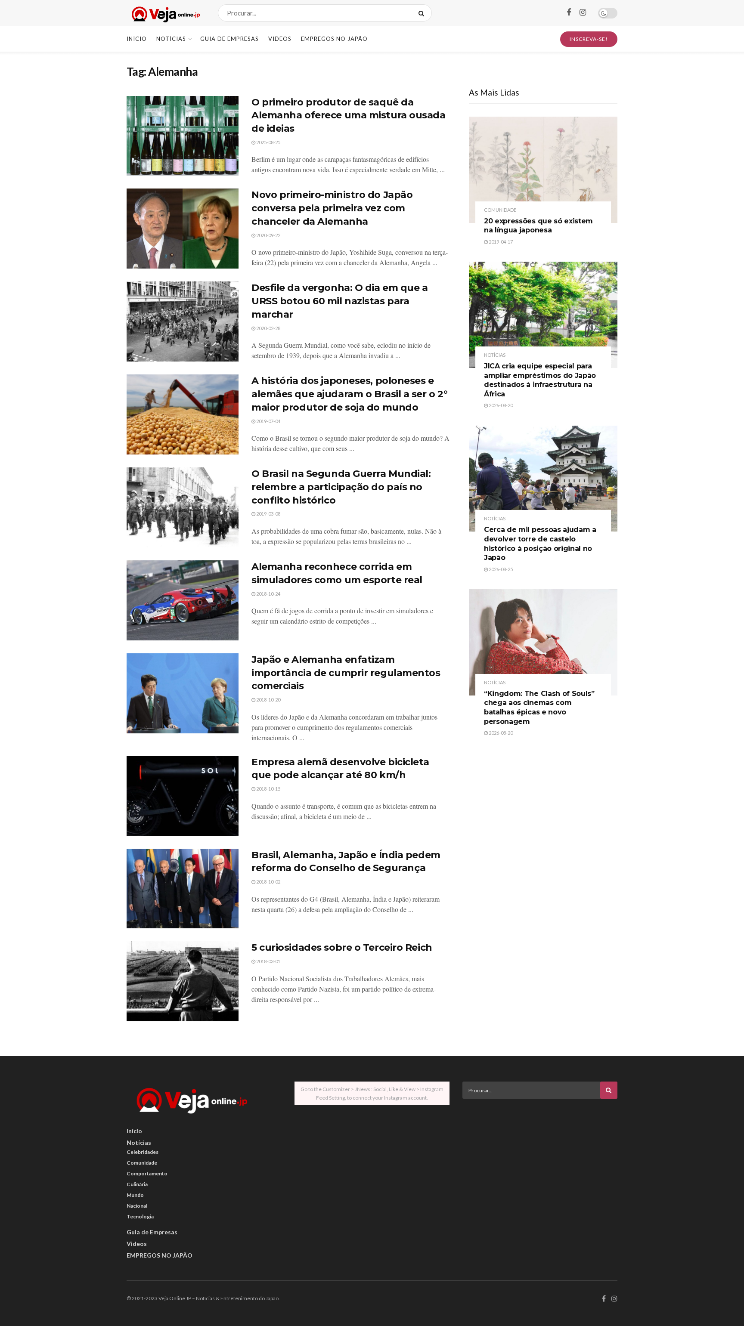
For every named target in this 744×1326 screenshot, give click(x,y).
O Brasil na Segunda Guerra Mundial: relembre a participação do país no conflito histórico (341, 487)
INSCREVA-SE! (589, 39)
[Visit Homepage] (165, 13)
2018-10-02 (267, 881)
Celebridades (142, 1152)
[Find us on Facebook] (569, 13)
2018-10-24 (267, 594)
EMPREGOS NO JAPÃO (334, 38)
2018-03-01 (267, 961)
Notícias (171, 38)
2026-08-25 (500, 569)
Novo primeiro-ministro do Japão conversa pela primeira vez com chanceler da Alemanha (331, 208)
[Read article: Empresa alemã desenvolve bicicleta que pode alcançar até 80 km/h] (183, 796)
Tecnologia (140, 1216)
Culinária (137, 1184)
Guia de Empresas (229, 38)
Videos (279, 38)
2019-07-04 (267, 421)
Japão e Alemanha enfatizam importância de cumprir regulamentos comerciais (345, 673)
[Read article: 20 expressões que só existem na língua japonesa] (543, 170)
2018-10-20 (267, 699)
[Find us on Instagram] (583, 13)
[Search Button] (423, 13)
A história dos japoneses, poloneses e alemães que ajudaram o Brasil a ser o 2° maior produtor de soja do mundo (349, 394)
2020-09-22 (267, 235)
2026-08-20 (500, 405)
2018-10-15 (267, 788)
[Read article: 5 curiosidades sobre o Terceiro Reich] (183, 981)
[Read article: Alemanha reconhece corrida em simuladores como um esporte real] (183, 600)
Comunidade (500, 209)
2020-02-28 (267, 328)
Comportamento (147, 1173)
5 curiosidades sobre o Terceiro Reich (341, 947)
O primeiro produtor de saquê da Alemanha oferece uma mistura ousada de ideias (348, 115)
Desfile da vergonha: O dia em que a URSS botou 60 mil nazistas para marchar (339, 301)
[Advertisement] (539, 1165)
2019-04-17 (500, 241)
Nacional (137, 1205)
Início (137, 38)
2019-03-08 (267, 513)
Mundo (135, 1195)
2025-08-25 (267, 142)
